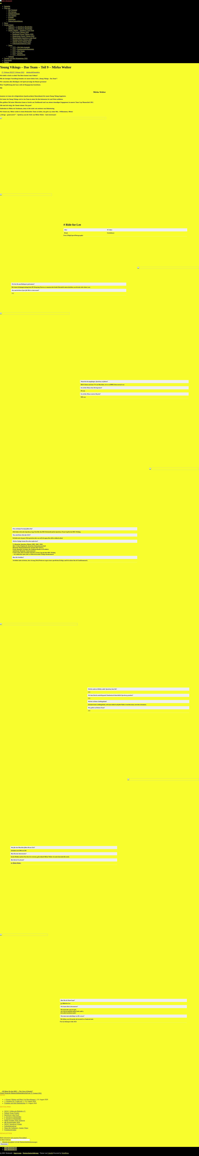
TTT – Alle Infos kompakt (21, 47)
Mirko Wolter (17, 863)
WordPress (65, 1153)
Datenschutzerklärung (15, 21)
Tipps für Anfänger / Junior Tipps (16, 1128)
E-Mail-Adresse (5, 1140)
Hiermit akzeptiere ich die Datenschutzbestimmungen (19, 1142)
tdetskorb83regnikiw (33, 72)
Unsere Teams (8, 25)
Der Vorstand (12, 10)
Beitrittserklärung (14, 14)
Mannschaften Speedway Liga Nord (24, 38)
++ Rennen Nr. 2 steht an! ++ (14, 1101)
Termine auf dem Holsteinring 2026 (15, 58)
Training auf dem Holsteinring (14, 1103)
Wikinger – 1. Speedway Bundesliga (20, 27)
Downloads (8, 60)
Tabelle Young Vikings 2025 (21, 42)
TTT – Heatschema (18, 55)
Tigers (10, 45)
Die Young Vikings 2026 (20, 32)
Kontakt (11, 17)
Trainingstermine (10, 1130)
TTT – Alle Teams (18, 51)
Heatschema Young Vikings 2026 (23, 36)
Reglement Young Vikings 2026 (22, 34)
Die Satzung (12, 12)
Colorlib (50, 1153)
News (6, 23)
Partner (6, 62)
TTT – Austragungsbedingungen (23, 49)
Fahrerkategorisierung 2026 (21, 43)
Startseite (7, 6)
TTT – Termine (17, 53)
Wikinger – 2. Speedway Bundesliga (20, 29)
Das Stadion (12, 15)
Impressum (11, 19)
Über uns (7, 8)
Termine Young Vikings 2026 (22, 40)
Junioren (11, 56)
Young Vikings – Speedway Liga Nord (21, 30)
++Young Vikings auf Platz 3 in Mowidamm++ (20, 1099)
